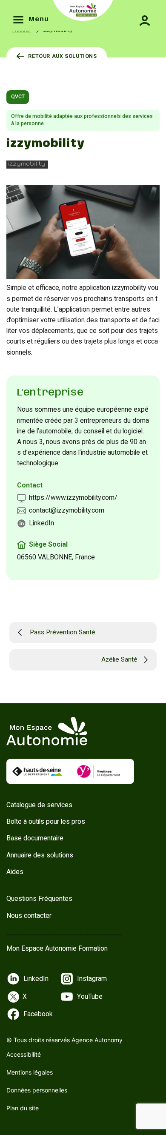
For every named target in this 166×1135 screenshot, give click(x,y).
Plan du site (22, 1108)
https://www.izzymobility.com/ (73, 497)
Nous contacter (29, 915)
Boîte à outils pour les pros (45, 821)
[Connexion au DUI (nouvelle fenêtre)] (140, 14)
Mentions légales (29, 1072)
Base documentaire (34, 838)
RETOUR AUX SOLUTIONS (62, 56)
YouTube (90, 996)
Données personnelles (36, 1090)
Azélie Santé (119, 659)
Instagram (92, 978)
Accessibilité (23, 1054)
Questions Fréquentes (39, 898)
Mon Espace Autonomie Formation (57, 948)
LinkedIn (41, 523)
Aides (14, 872)
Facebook (38, 1014)
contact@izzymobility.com (66, 510)
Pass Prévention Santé (62, 632)
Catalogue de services (39, 805)
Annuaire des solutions (39, 855)
